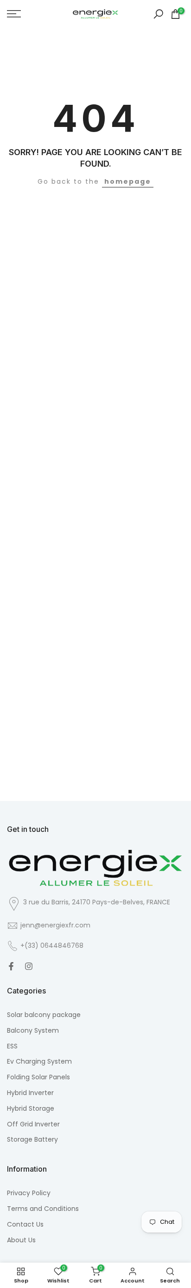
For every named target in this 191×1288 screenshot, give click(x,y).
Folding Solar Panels (38, 1077)
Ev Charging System (39, 1061)
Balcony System (33, 1030)
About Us (21, 1240)
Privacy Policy (29, 1193)
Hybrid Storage (30, 1108)
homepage (127, 181)
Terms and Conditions (43, 1208)
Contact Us (25, 1224)
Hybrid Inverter (30, 1093)
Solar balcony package (44, 1015)
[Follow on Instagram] (29, 966)
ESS (12, 1046)
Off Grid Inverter (33, 1124)
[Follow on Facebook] (11, 966)
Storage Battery (32, 1139)
